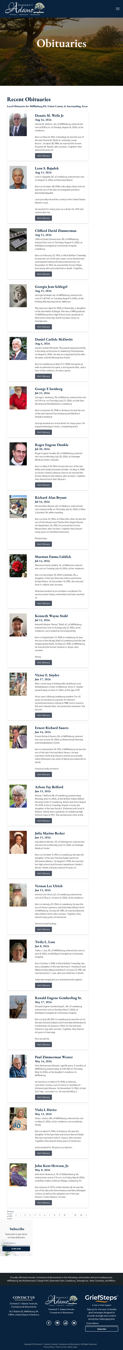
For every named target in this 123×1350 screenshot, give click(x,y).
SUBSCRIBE (16, 1249)
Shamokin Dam (56, 1280)
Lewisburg (70, 1280)
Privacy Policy (49, 1347)
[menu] (118, 9)
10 (64, 1215)
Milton (112, 1280)
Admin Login (72, 1347)
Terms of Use (61, 1347)
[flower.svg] (57, 1323)
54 (81, 1215)
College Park (42, 1280)
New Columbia (97, 1280)
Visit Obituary (43, 155)
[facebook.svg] (49, 1323)
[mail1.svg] (74, 1323)
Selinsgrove (82, 1280)
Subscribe (101, 1329)
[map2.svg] (65, 1323)
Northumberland (27, 1280)
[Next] (86, 1215)
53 (75, 1215)
